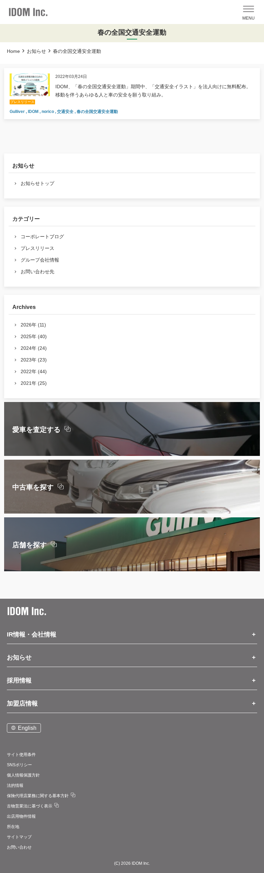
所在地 (13, 826)
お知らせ (36, 51)
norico (48, 111)
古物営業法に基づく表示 (29, 806)
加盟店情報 (22, 703)
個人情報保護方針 (23, 775)
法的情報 (15, 785)
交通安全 (66, 111)
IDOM (34, 111)
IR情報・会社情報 (31, 634)
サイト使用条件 (21, 754)
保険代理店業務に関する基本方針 (38, 795)
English (27, 728)
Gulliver (18, 111)
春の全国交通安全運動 (97, 111)
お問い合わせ (19, 847)
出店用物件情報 (21, 816)
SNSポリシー (19, 764)
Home (13, 51)
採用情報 (19, 680)
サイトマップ (19, 837)
